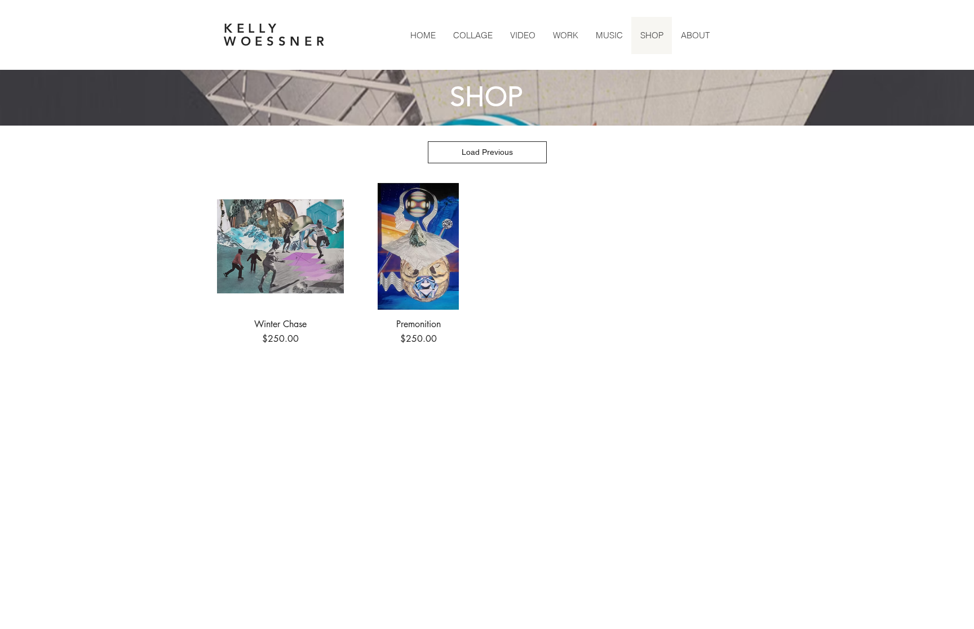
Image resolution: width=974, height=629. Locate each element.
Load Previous (487, 152)
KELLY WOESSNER (276, 35)
